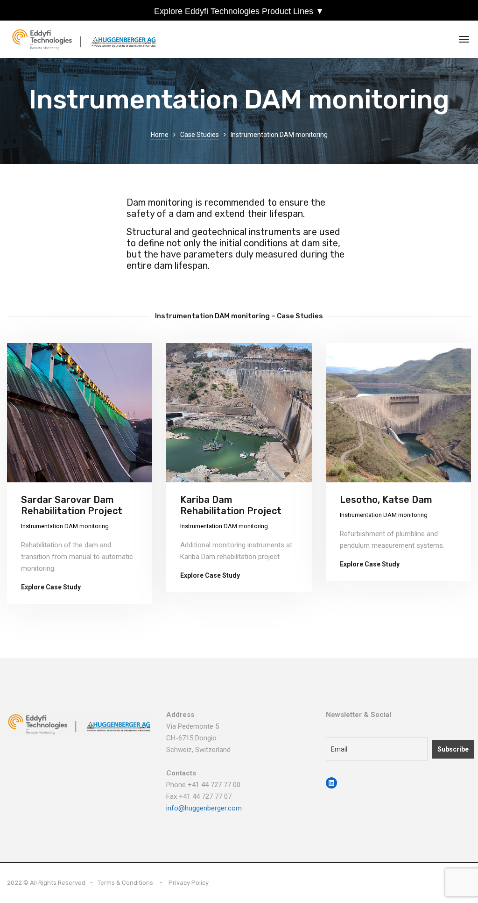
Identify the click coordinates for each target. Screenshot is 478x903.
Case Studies (199, 134)
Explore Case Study (51, 587)
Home (160, 134)
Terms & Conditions (125, 882)
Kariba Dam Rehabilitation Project (230, 505)
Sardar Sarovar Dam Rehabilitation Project (71, 505)
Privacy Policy (189, 882)
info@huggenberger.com (204, 808)
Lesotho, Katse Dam (386, 499)
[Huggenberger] (86, 39)
